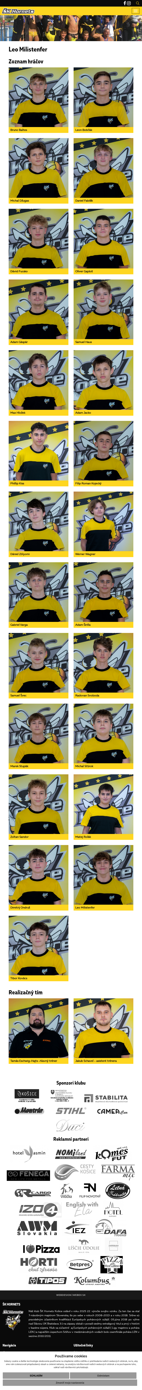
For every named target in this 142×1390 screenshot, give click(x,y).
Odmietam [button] (103, 1375)
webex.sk (79, 1295)
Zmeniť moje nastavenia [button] (70, 1382)
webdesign (63, 1295)
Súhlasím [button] (36, 1375)
